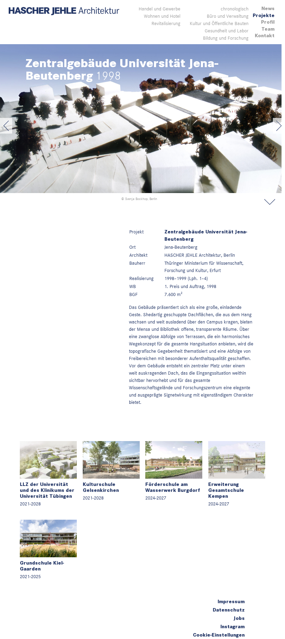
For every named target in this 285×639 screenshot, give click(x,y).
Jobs (239, 618)
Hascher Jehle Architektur (64, 11)
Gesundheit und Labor (227, 30)
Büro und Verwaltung (228, 16)
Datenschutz (229, 610)
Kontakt (265, 36)
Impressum (231, 602)
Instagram (232, 627)
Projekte (264, 15)
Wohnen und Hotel (162, 16)
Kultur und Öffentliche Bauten (219, 23)
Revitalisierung (166, 23)
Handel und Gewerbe (159, 8)
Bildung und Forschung (226, 38)
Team (268, 29)
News (268, 8)
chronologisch (235, 8)
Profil (268, 22)
